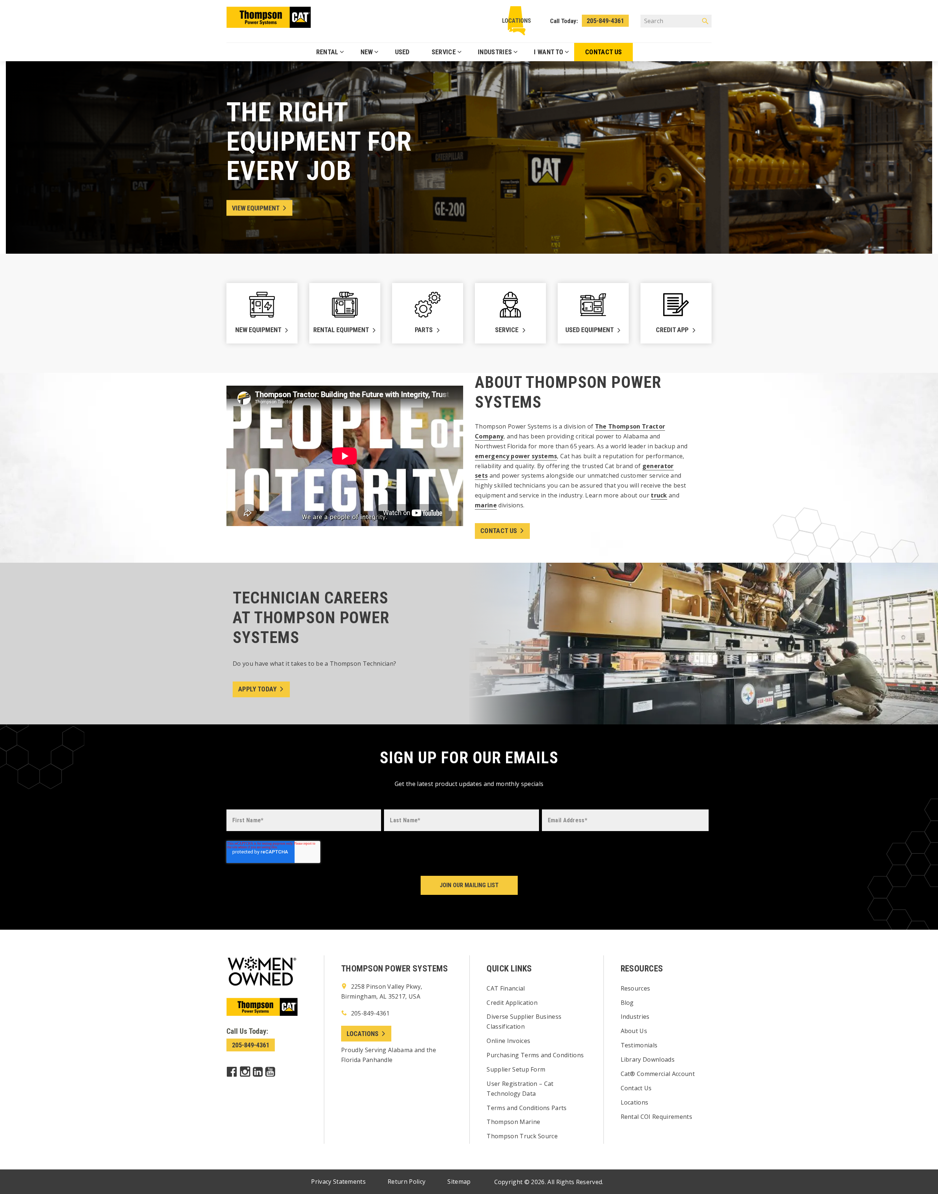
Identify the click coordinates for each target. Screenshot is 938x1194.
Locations (516, 20)
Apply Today (257, 689)
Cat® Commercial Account (658, 1074)
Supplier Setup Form (516, 1069)
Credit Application (512, 1003)
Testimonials (639, 1045)
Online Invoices (508, 1041)
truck (659, 495)
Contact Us (498, 530)
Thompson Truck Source (522, 1136)
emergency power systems (516, 456)
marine (486, 505)
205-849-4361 (605, 21)
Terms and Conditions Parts (526, 1108)
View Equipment (256, 208)
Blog (627, 1003)
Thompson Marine (513, 1122)
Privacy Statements (338, 1182)
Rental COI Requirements (656, 1117)
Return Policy (406, 1182)
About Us (634, 1031)
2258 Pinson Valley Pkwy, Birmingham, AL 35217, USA (381, 991)
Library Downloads (648, 1059)
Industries (635, 1017)
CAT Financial (506, 988)
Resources (635, 988)
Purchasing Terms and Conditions (535, 1055)
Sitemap (458, 1182)
